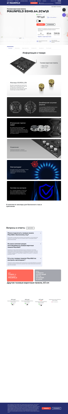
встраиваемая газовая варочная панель (49, 28)
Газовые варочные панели (31, 6)
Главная (8, 6)
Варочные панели (23, 6)
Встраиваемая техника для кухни (15, 6)
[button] (23, 38)
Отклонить (56, 408)
